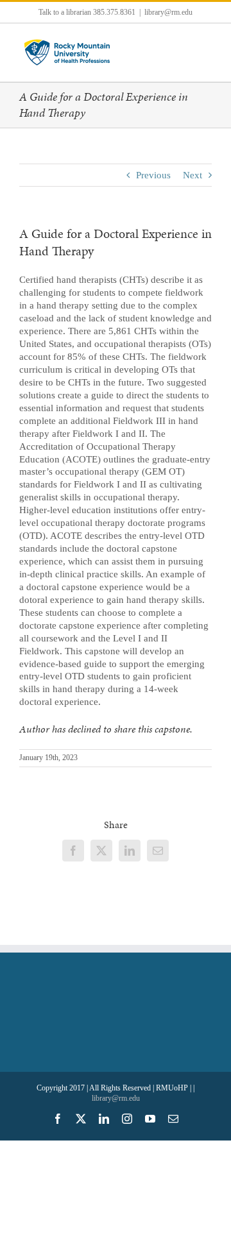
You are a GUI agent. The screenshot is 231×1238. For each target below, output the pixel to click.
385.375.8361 (114, 12)
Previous (153, 175)
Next (192, 175)
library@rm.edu (168, 12)
